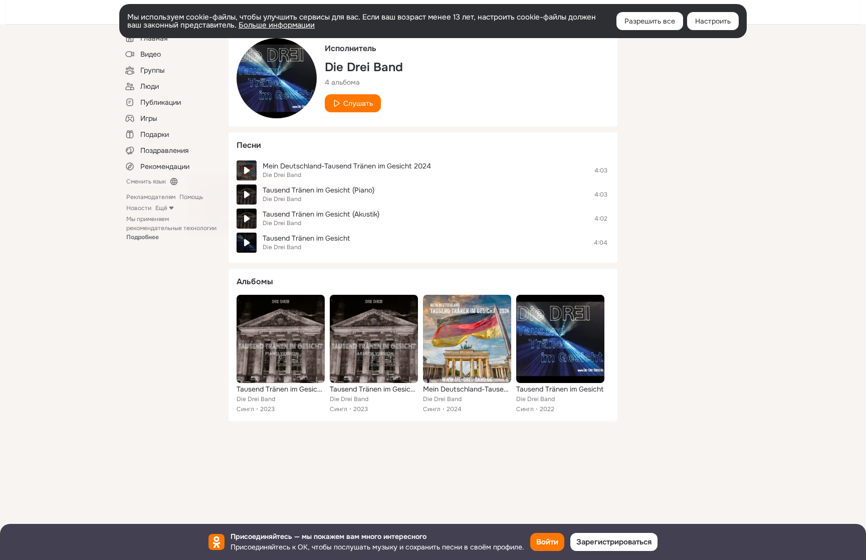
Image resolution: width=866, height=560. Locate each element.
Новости (138, 208)
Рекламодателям (150, 197)
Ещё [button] (161, 208)
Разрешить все (649, 21)
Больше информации (277, 25)
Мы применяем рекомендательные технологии (171, 228)
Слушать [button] (358, 103)
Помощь (191, 197)
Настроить (713, 21)
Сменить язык (146, 181)
